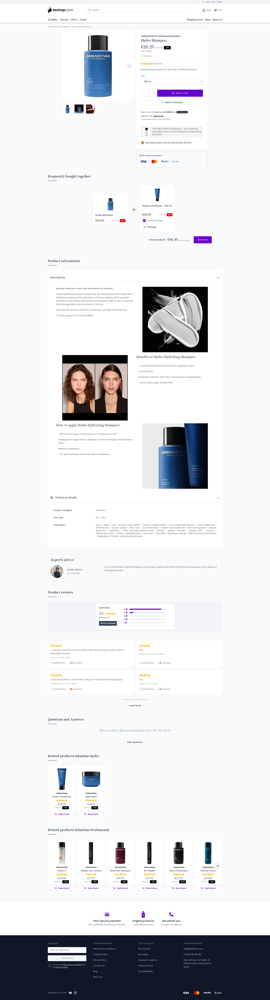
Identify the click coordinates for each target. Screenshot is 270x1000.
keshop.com (53, 26)
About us (97, 976)
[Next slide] (129, 66)
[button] (67, 109)
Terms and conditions (104, 948)
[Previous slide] (67, 66)
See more (63, 814)
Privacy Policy (100, 959)
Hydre (73, 26)
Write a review (108, 623)
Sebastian (64, 26)
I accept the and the (69, 965)
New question (135, 742)
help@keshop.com (193, 948)
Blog (95, 971)
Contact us (99, 965)
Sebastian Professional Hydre (160, 36)
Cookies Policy (100, 954)
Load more (135, 705)
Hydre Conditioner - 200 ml (157, 205)
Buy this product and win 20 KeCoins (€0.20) (168, 142)
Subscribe (67, 958)
